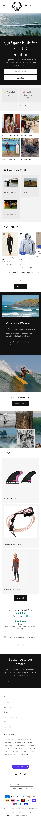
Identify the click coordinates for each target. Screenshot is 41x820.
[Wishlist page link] (26, 6)
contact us (8, 727)
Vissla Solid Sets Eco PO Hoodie (26, 259)
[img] (20, 613)
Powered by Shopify (21, 808)
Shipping (7, 722)
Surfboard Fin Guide (11, 499)
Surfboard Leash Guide (12, 544)
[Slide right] (25, 105)
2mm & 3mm (8, 215)
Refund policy (33, 808)
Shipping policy (32, 812)
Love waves (12, 808)
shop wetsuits (20, 72)
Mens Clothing (26, 135)
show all (20, 598)
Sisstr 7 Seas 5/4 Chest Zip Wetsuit (9, 259)
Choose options (10, 272)
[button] (4, 6)
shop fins (20, 78)
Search (6, 702)
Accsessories (26, 159)
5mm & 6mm (8, 193)
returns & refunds (10, 717)
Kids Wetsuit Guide (11, 590)
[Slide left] (15, 105)
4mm (25, 193)
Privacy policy (10, 812)
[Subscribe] (34, 681)
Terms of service (21, 812)
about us (7, 707)
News (6, 712)
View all (20, 287)
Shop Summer (20, 404)
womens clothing (9, 135)
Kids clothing (7, 159)
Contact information (21, 815)
